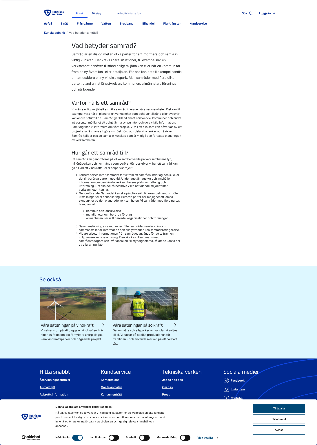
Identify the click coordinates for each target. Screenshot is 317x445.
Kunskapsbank (54, 32)
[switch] (114, 438)
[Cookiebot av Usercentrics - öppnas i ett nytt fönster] (31, 438)
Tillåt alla (279, 408)
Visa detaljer (205, 437)
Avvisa (279, 430)
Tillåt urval (279, 419)
